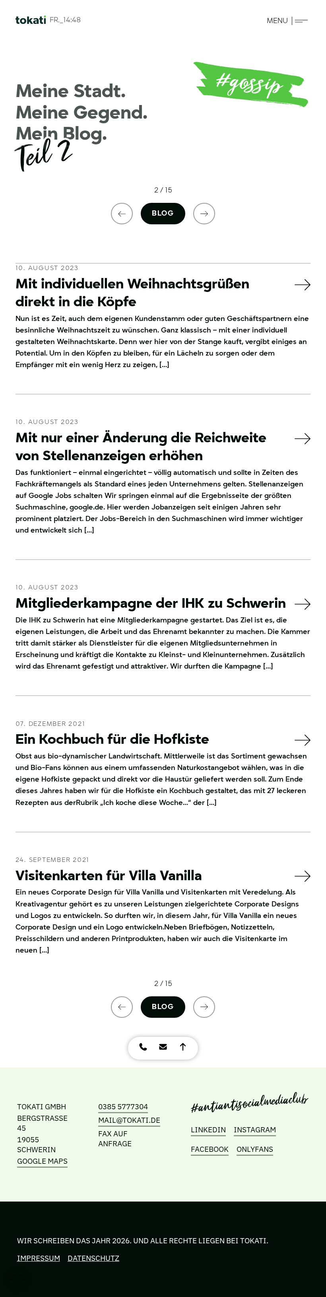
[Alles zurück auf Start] (31, 21)
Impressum (38, 1258)
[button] (17, 1279)
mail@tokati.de (129, 1120)
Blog (163, 213)
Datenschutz (93, 1258)
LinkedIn (208, 1129)
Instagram (255, 1129)
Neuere (122, 213)
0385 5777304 (123, 1106)
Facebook (210, 1149)
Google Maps (42, 1161)
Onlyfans (255, 1149)
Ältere (204, 213)
